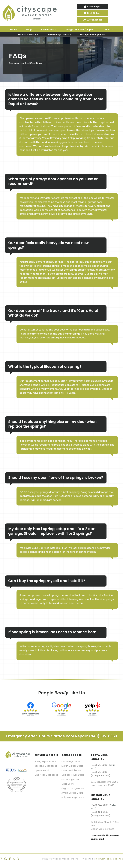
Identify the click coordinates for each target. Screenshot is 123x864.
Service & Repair (27, 34)
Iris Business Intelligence (109, 858)
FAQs (29, 29)
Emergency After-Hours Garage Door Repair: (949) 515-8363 (61, 736)
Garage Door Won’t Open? (80, 29)
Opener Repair (42, 770)
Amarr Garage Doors (72, 792)
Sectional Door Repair (46, 766)
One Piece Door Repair (46, 775)
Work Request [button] (94, 19)
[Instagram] (1, 859)
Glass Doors (68, 783)
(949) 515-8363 (99, 764)
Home (13, 29)
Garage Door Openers (92, 34)
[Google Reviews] (5, 859)
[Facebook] (10, 859)
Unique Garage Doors (73, 797)
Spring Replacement (45, 761)
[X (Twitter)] (13, 859)
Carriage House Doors (73, 775)
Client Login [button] (93, 6)
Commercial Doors (71, 770)
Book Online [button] (93, 13)
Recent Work (48, 29)
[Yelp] (18, 859)
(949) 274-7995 (99, 805)
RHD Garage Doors (71, 779)
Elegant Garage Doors (73, 788)
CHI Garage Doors (71, 761)
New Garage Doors (58, 34)
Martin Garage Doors (72, 766)
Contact (108, 29)
